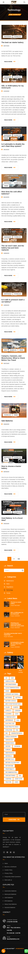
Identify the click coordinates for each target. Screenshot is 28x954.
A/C (6, 678)
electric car (10, 723)
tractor (8, 782)
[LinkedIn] (14, 852)
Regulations (9, 587)
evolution (9, 730)
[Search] (24, 2)
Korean (8, 749)
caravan (17, 710)
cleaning (8, 713)
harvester (9, 739)
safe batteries (10, 775)
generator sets (16, 733)
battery (18, 697)
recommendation (11, 772)
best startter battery (13, 704)
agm (12, 678)
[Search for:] (12, 570)
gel (7, 733)
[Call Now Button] (3, 951)
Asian (7, 691)
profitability (10, 769)
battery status (11, 700)
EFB (18, 720)
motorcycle (10, 759)
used (16, 782)
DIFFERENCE (9, 720)
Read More (8, 61)
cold (16, 713)
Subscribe (12, 819)
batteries (9, 697)
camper (15, 707)
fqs (17, 730)
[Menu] (3, 2)
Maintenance (7, 36)
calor (8, 707)
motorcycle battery (12, 762)
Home (10, 14)
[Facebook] (4, 852)
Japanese (17, 746)
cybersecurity (11, 717)
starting (8, 778)
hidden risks (10, 743)
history (8, 746)
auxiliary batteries (12, 694)
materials (9, 756)
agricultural (10, 681)
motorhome (9, 765)
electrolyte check (12, 726)
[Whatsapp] (10, 852)
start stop (18, 778)
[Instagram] (7, 852)
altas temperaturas (12, 687)
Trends (6, 79)
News (5, 350)
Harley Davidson (11, 736)
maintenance (10, 752)
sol (20, 775)
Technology (17, 36)
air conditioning (11, 684)
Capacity (8, 710)
